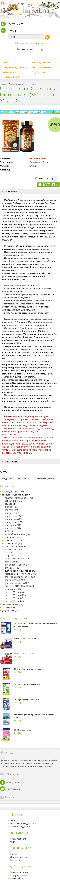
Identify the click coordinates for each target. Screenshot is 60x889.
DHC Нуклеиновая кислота (26, 699)
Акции (13, 841)
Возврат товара (18, 875)
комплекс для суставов (44, 479)
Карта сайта (16, 878)
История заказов (19, 857)
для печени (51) (13, 528)
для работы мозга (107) (17, 583)
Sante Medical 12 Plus (24, 654)
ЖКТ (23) (9, 531)
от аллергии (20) (13, 543)
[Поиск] (47, 37)
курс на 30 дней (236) (15, 595)
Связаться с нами (19, 872)
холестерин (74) (13, 561)
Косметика (9, 72)
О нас (13, 820)
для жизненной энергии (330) (20, 576)
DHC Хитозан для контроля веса (29, 669)
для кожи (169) (12, 567)
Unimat (33, 165)
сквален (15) (11, 552)
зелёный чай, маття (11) (17, 534)
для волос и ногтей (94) (17, 564)
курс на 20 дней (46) (15, 592)
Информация (10, 77)
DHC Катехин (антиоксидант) (28, 684)
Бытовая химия (42, 67)
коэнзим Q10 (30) (13, 540)
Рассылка (15, 860)
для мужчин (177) (14, 522)
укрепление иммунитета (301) (20, 573)
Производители (18, 838)
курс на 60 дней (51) (15, 598)
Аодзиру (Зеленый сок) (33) (19, 497)
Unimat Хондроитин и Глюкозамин (23, 84)
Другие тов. (39, 72)
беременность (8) (14, 500)
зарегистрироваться (35, 43)
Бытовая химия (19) (12, 604)
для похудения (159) (15, 579)
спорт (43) (10, 555)
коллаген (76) (12, 537)
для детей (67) (12, 512)
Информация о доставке (23, 823)
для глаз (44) (11, 509)
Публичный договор (20, 826)
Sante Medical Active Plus (25, 638)
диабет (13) (11, 506)
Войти (18, 43)
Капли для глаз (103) (13, 491)
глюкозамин (23, 479)
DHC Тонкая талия (22, 730)
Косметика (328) (10, 607)
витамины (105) (13, 589)
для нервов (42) (13, 525)
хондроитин (7, 479)
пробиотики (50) (13, 549)
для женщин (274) (14, 516)
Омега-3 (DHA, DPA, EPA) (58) (20, 586)
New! (5, 62)
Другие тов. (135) (11, 610)
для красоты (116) (14, 519)
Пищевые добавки (14, 67)
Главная (3, 84)
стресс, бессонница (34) (17, 558)
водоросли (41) (12, 503)
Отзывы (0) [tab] (11, 461)
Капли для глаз (42, 62)
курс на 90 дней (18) (15, 601)
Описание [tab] (11, 191)
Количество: (42, 178)
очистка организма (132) (17, 546)
